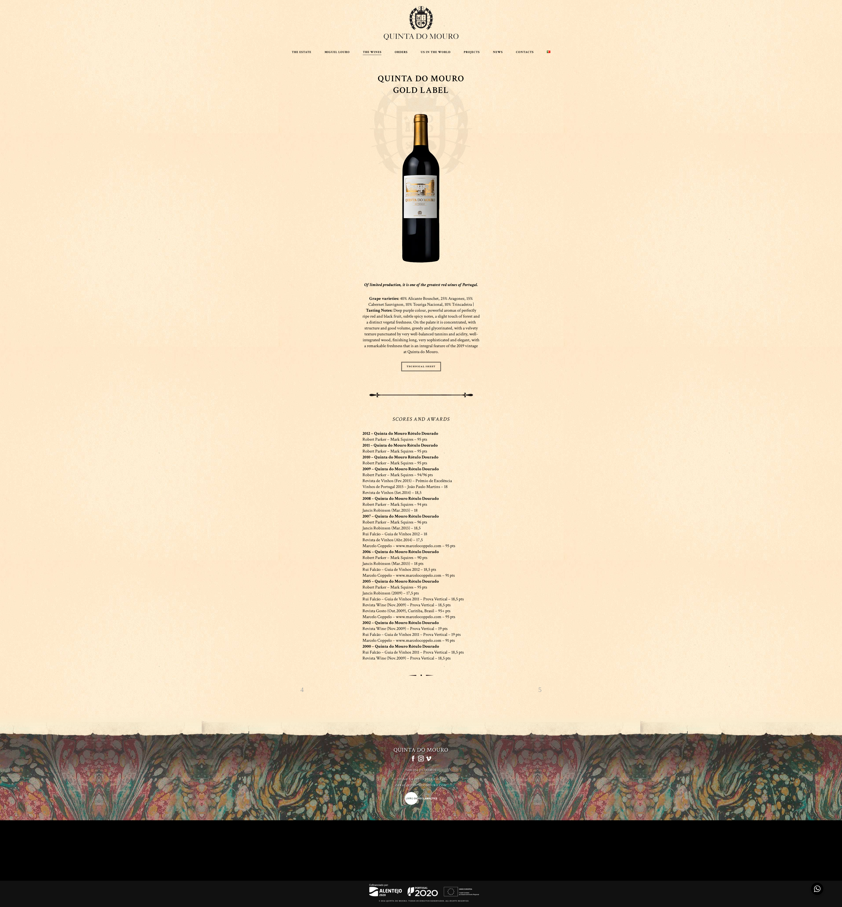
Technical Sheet (421, 366)
